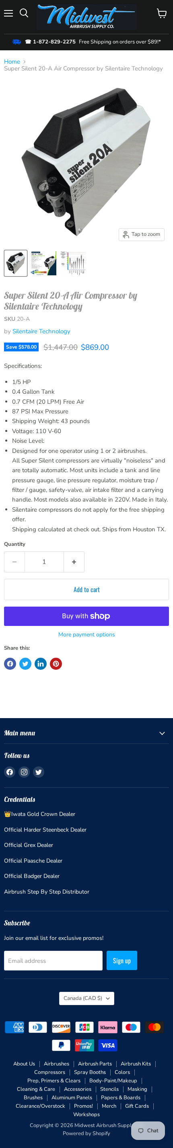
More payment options (86, 635)
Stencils (109, 1089)
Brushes (33, 1097)
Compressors (49, 1072)
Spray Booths (90, 1072)
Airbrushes (56, 1063)
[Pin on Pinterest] (56, 664)
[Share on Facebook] (10, 664)
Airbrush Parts (95, 1063)
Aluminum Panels (71, 1097)
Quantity (14, 544)
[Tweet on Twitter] (25, 664)
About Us (24, 1063)
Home (12, 61)
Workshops (86, 1114)
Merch (109, 1106)
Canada (83, 998)
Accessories (77, 1089)
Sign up (122, 960)
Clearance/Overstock (40, 1106)
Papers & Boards (120, 1097)
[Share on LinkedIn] (41, 664)
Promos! (83, 1106)
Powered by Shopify (86, 1133)
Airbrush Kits (136, 1063)
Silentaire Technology (41, 331)
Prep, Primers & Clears (53, 1080)
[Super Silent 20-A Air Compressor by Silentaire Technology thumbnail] (15, 263)
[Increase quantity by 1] (74, 561)
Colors (122, 1072)
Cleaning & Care (36, 1089)
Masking (137, 1089)
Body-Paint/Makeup (113, 1080)
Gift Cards (137, 1106)
